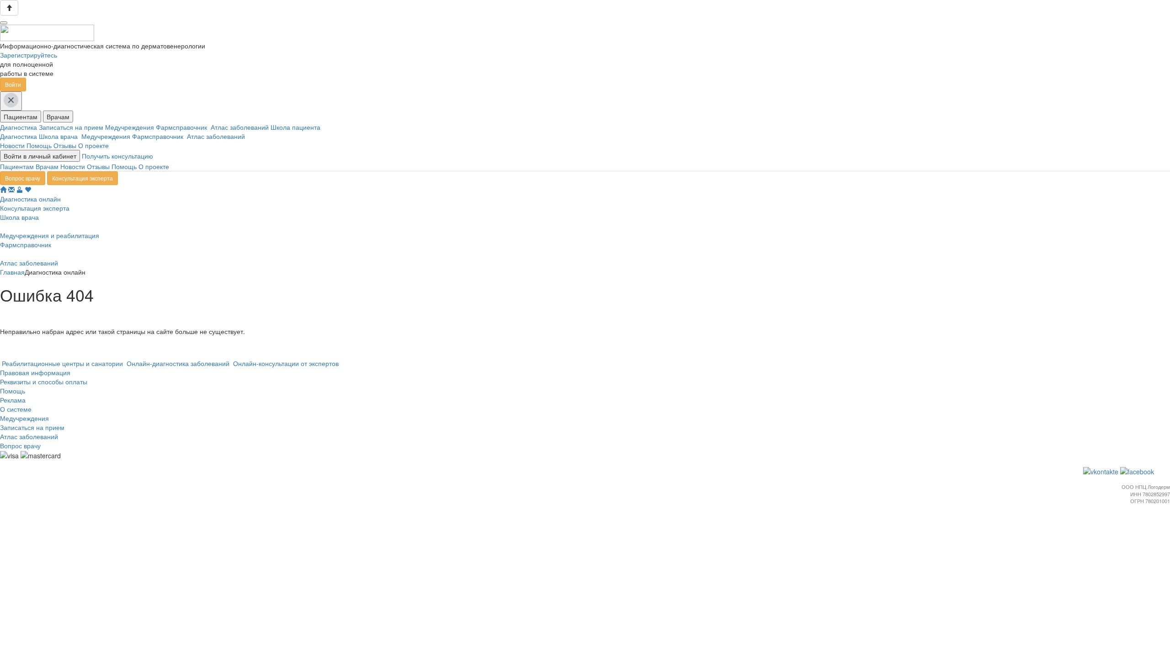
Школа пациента (296, 127)
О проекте (93, 145)
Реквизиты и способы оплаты (43, 381)
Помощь (39, 145)
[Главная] (3, 189)
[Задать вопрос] (11, 189)
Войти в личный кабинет (40, 155)
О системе (16, 409)
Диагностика (19, 127)
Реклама (13, 399)
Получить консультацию (117, 155)
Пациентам (20, 116)
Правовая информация (35, 372)
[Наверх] (9, 8)
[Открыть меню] (3, 22)
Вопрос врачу (22, 178)
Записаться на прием (72, 127)
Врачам (58, 116)
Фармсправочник (183, 127)
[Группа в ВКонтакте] (1101, 470)
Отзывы (64, 145)
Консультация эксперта (82, 178)
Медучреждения (130, 127)
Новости (12, 145)
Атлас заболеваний (241, 127)
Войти (13, 84)
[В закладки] (28, 189)
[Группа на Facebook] (1138, 470)
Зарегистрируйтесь (28, 54)
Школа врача (60, 136)
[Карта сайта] (19, 189)
